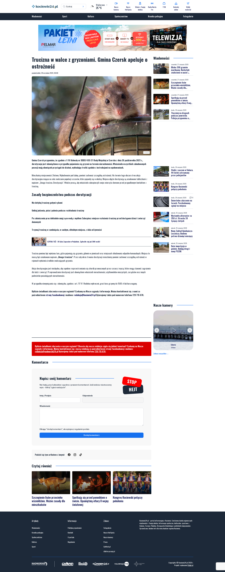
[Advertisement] (91, 319)
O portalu (71, 537)
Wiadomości (37, 16)
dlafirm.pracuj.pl (109, 551)
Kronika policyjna (155, 16)
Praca (105, 542)
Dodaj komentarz (91, 435)
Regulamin (71, 542)
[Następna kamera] (190, 330)
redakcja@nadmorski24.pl (46, 351)
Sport (64, 16)
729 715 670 (100, 351)
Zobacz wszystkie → (161, 353)
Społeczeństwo (121, 16)
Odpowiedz (87, 396)
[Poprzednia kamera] (156, 330)
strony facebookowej (55, 295)
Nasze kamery (108, 537)
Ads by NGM (181, 49)
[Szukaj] (83, 6)
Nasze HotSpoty (109, 532)
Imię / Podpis (45, 396)
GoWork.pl (107, 546)
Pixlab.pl (190, 565)
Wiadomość (45, 406)
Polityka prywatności (75, 528)
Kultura (91, 16)
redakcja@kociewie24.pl (85, 295)
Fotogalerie (188, 16)
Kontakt (70, 532)
